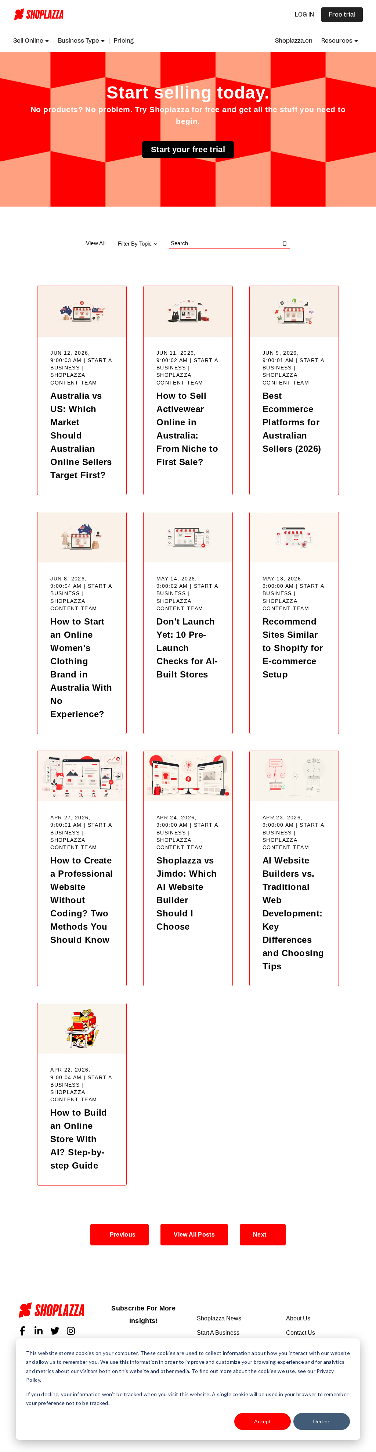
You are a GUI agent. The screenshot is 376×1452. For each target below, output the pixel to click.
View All (96, 243)
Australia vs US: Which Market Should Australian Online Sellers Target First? (81, 435)
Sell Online (28, 40)
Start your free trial (188, 149)
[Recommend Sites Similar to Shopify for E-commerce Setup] (294, 537)
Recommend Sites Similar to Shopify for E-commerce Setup (293, 647)
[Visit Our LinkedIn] (38, 1330)
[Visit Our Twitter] (54, 1330)
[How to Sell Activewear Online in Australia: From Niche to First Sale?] (188, 311)
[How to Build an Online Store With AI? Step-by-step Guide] (81, 1028)
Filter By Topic (135, 243)
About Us (298, 1318)
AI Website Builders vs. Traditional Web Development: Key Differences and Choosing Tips (293, 913)
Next (259, 1234)
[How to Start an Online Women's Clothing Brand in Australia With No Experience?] (81, 537)
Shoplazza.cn (293, 40)
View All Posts (194, 1234)
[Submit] (284, 243)
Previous (123, 1234)
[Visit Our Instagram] (71, 1330)
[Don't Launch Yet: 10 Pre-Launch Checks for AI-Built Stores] (188, 537)
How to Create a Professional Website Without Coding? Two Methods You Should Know (81, 900)
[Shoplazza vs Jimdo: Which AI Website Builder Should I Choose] (188, 776)
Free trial (342, 14)
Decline (321, 1421)
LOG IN (304, 14)
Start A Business (218, 1333)
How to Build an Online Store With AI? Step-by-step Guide (78, 1139)
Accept (262, 1421)
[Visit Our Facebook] (22, 1330)
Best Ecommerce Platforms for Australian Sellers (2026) (292, 422)
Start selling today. (187, 92)
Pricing (124, 40)
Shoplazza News (219, 1318)
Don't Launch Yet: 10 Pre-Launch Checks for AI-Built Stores (187, 647)
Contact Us (300, 1333)
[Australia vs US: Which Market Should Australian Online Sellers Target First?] (81, 311)
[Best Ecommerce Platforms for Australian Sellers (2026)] (294, 311)
